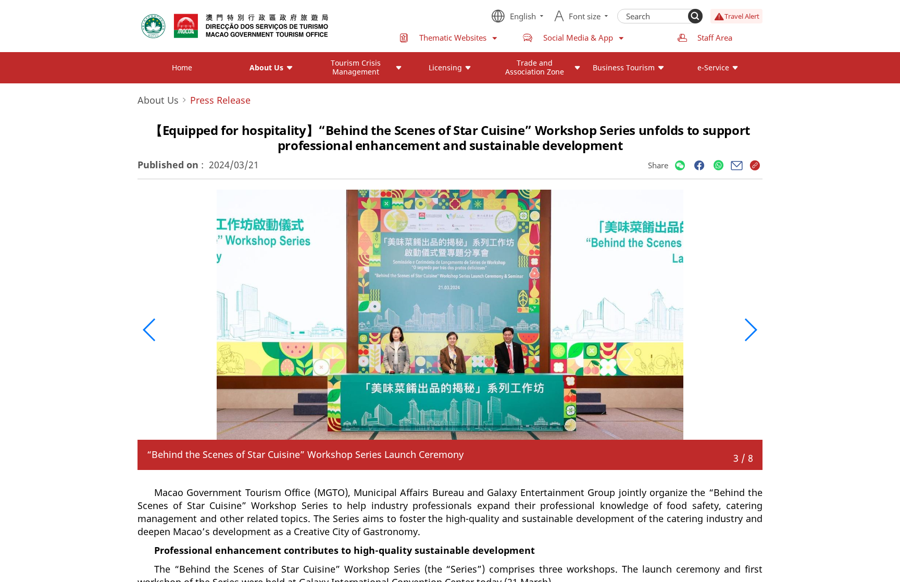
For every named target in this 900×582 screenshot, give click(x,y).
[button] (150, 329)
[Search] (695, 16)
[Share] (680, 166)
